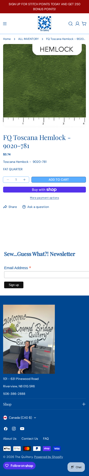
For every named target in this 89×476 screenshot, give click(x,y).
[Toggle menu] (5, 24)
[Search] (70, 24)
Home (7, 39)
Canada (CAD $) (20, 418)
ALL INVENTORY (28, 39)
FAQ (46, 439)
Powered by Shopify (48, 457)
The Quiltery (24, 457)
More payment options (44, 197)
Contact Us (30, 439)
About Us (10, 439)
